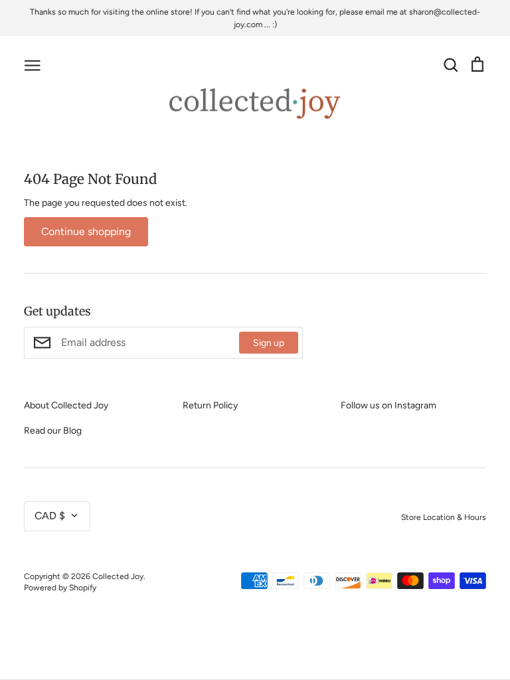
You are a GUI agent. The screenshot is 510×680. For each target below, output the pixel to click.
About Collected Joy (66, 405)
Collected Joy (117, 576)
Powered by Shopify (60, 587)
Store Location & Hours (443, 517)
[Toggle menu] (32, 64)
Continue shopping (86, 231)
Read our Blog (53, 430)
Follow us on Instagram (388, 405)
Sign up (268, 343)
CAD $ (50, 515)
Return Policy (210, 405)
